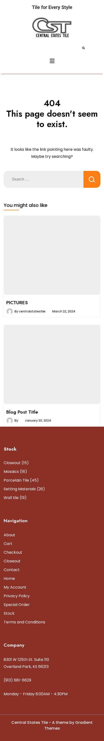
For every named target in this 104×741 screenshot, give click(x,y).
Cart (8, 543)
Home (9, 578)
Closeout (12, 561)
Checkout (13, 552)
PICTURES (17, 302)
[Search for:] (43, 179)
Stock (9, 613)
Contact (12, 570)
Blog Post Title (22, 411)
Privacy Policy (17, 596)
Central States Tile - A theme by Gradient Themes (52, 725)
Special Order (17, 604)
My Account (15, 587)
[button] (52, 61)
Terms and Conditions (24, 622)
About (9, 535)
